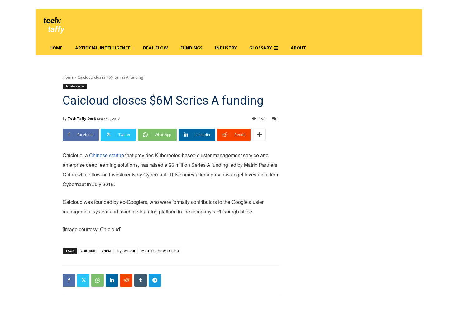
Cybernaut (126, 250)
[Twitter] (83, 280)
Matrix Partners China (160, 250)
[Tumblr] (140, 280)
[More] (259, 135)
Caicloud (88, 250)
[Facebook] (69, 280)
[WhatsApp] (97, 280)
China (106, 250)
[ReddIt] (126, 280)
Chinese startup (106, 155)
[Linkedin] (112, 280)
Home (68, 77)
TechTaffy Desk (82, 118)
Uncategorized (74, 86)
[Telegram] (155, 280)
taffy (56, 29)
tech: (52, 20)
